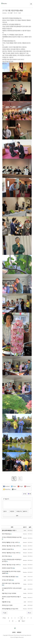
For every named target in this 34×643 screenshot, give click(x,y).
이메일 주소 (19, 511)
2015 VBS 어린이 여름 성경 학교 (11, 583)
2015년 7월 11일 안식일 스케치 (10, 564)
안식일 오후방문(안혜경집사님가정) (12, 537)
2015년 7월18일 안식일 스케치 (10, 552)
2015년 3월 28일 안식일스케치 (12, 10)
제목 (12, 527)
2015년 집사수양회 (7, 605)
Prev (4, 618)
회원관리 (19, 632)
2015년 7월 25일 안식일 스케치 (11, 545)
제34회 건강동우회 (7, 568)
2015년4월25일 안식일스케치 (10, 608)
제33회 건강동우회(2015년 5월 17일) (11, 597)
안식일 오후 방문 (7, 580)
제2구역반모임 (6, 534)
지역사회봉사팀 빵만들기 (9, 576)
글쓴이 (5, 511)
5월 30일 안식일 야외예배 (9, 593)
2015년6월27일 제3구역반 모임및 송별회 (11, 572)
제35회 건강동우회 (7, 549)
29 (19, 621)
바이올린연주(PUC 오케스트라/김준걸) (12, 589)
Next (23, 621)
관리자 (13, 632)
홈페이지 (25, 511)
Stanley (24, 584)
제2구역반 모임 (6, 556)
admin (25, 530)
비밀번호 (12, 511)
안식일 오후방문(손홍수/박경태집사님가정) (11, 560)
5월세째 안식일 (6, 602)
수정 (25, 493)
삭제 (30, 493)
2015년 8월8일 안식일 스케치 (10, 542)
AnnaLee (4, 13)
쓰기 (30, 613)
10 (12, 621)
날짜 (30, 527)
